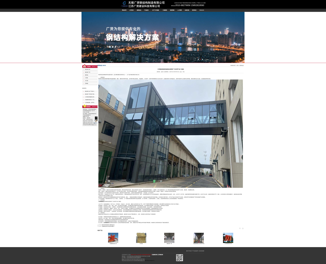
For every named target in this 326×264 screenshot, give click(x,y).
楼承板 (86, 75)
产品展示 (146, 10)
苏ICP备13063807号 (149, 260)
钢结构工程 (87, 69)
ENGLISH (202, 10)
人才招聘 (179, 10)
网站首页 (124, 10)
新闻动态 (139, 10)
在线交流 (187, 10)
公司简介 (131, 10)
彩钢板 (86, 83)
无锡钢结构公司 (113, 243)
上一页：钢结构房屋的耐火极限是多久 (106, 224)
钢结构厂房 (87, 72)
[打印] (243, 228)
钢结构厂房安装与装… (90, 94)
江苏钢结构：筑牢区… (90, 102)
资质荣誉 (172, 10)
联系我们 (194, 10)
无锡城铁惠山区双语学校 (198, 243)
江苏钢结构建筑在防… (90, 97)
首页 (238, 65)
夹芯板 (86, 80)
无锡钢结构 (154, 254)
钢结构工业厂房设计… (90, 91)
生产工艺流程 (155, 10)
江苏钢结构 (100, 201)
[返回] (240, 228)
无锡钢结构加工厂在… (90, 99)
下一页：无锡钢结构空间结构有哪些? (106, 226)
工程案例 (165, 10)
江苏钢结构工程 (228, 243)
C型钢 (86, 77)
